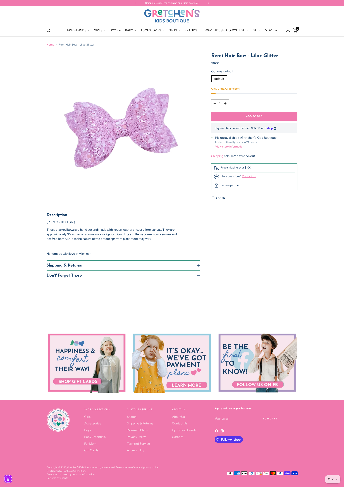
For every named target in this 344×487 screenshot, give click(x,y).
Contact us (249, 176)
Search (132, 417)
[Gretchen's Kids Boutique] (172, 16)
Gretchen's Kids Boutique (80, 467)
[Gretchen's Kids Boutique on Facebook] (217, 431)
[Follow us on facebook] (257, 362)
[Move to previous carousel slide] (286, 313)
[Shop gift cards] (87, 362)
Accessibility (135, 450)
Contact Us (179, 423)
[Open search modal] (48, 30)
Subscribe (270, 418)
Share (220, 197)
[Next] (208, 3)
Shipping (217, 156)
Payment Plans (137, 430)
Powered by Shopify (57, 477)
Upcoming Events (184, 430)
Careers (177, 437)
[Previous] (136, 3)
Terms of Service (138, 443)
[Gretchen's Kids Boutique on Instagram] (222, 431)
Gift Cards (91, 450)
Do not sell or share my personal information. (71, 474)
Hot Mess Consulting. (74, 470)
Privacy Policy (136, 437)
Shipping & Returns (140, 423)
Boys (87, 430)
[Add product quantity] (225, 103)
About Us (178, 417)
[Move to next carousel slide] (294, 313)
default (219, 78)
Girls (87, 417)
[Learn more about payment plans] (172, 362)
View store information (229, 146)
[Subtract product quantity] (214, 103)
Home (50, 44)
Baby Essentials (95, 437)
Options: (222, 71)
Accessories (92, 423)
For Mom (90, 443)
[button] (8, 478)
